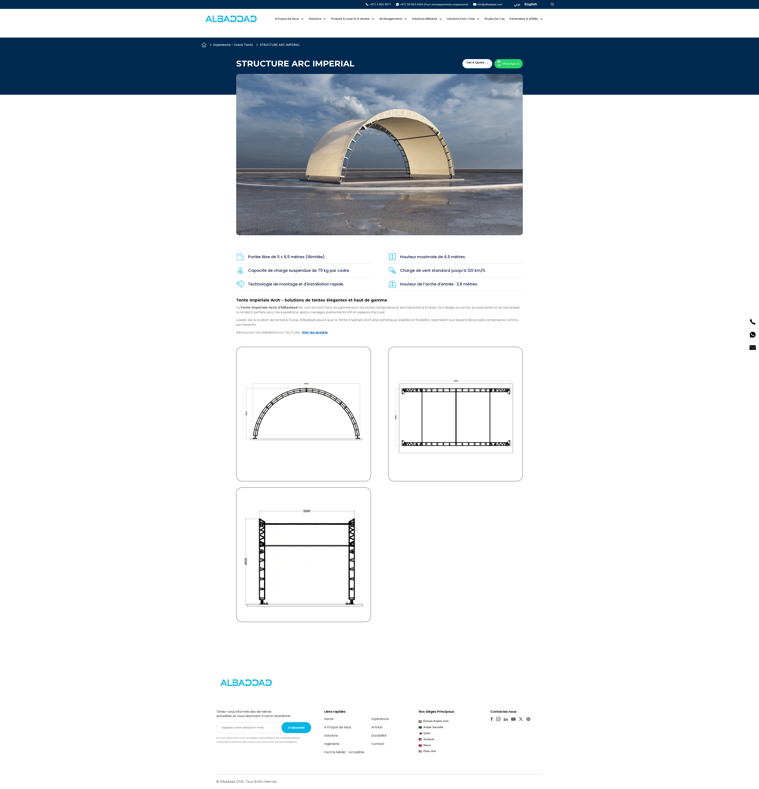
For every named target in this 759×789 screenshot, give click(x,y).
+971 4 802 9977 (380, 4)
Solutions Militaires (424, 19)
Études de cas (495, 19)
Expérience (380, 719)
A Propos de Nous (287, 19)
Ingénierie (331, 744)
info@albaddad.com (489, 4)
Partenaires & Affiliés (524, 19)
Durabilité (378, 735)
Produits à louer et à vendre (350, 19)
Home (328, 719)
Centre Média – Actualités (344, 752)
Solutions (315, 19)
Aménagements (391, 19)
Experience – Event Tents (233, 45)
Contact (377, 744)
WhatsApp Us (511, 63)
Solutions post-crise (461, 19)
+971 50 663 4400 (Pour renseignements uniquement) (434, 4)
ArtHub (376, 727)
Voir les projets (315, 332)
